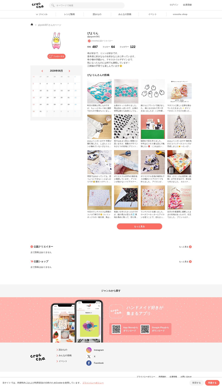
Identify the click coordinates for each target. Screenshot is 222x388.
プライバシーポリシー (146, 377)
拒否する (196, 383)
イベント (152, 14)
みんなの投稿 (124, 14)
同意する (212, 383)
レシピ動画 (69, 14)
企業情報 (173, 377)
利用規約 (162, 377)
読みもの (97, 14)
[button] (56, 56)
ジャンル (43, 14)
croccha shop (180, 14)
